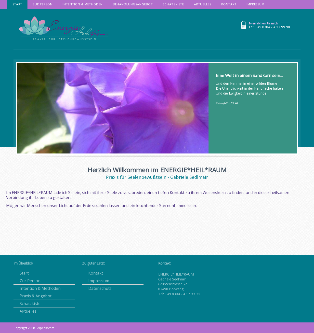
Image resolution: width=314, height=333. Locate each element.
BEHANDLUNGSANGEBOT (133, 4)
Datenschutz (100, 288)
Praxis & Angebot (36, 296)
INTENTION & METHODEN (83, 4)
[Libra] (65, 30)
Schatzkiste (30, 303)
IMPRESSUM (255, 4)
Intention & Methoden (40, 288)
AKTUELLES (202, 4)
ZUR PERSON (42, 4)
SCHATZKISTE (173, 4)
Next (305, 102)
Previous (8, 102)
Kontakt (95, 273)
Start (24, 273)
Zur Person (30, 280)
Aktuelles (28, 311)
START (17, 4)
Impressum (98, 280)
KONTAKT (228, 4)
